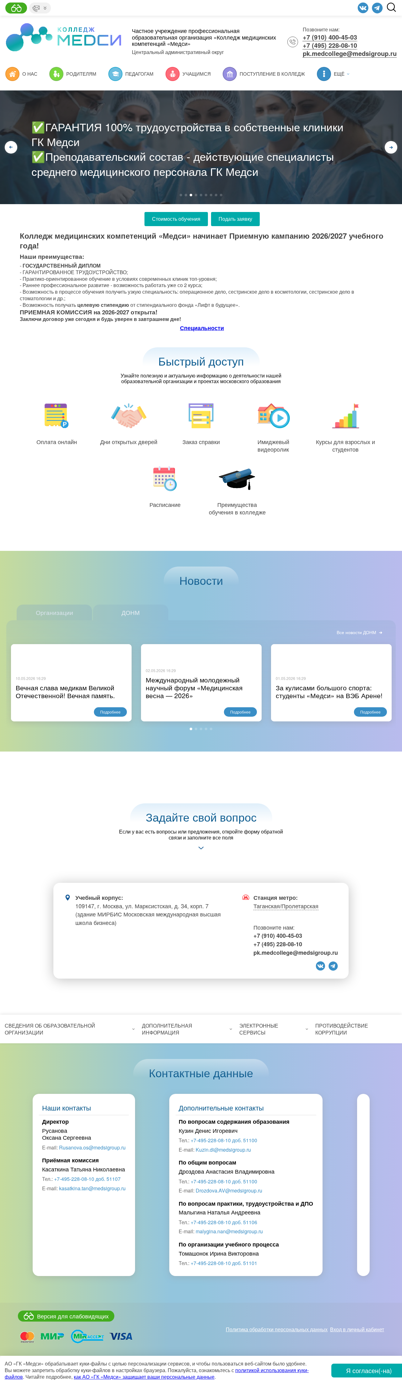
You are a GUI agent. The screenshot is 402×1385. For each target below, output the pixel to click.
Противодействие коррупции (341, 1029)
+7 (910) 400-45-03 (330, 36)
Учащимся (196, 73)
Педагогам (139, 73)
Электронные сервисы (258, 1029)
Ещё (339, 73)
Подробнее (110, 711)
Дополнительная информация (167, 1029)
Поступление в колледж (272, 73)
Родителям (81, 73)
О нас (29, 73)
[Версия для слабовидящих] (16, 8)
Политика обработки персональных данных (277, 1329)
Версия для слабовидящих (73, 1316)
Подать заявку (235, 218)
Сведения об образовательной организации (50, 1029)
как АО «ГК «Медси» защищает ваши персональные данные (144, 1376)
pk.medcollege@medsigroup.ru (350, 53)
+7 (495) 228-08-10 (330, 45)
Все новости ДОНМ (356, 632)
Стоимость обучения (176, 218)
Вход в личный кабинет (357, 1329)
